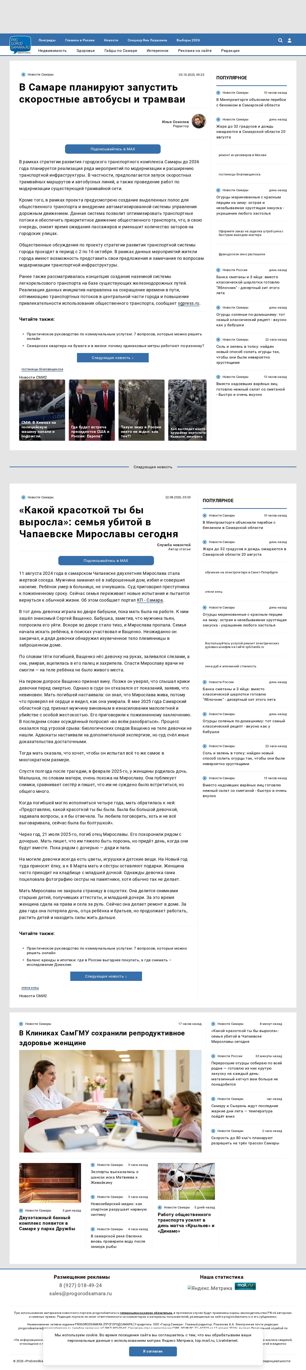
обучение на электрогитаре (226, 572)
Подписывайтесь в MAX (113, 149)
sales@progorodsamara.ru (80, 1293)
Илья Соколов (175, 122)
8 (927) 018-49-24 (80, 1285)
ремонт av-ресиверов (235, 155)
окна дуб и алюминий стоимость (230, 666)
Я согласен (153, 1351)
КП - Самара (150, 600)
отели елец (30, 987)
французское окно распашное (242, 254)
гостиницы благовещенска (42, 369)
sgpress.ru (188, 303)
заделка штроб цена (265, 231)
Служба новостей (174, 545)
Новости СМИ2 (33, 377)
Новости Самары (41, 74)
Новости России (235, 270)
